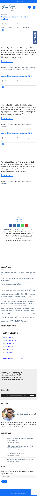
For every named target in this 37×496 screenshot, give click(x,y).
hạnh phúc (16, 303)
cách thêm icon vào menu (28, 299)
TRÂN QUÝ (9, 317)
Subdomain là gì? (30, 310)
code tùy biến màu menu (11, 294)
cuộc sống (22, 294)
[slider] (16, 395)
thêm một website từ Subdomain (25, 314)
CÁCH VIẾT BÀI (22, 296)
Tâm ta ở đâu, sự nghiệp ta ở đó (11, 284)
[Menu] (34, 7)
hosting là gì (31, 301)
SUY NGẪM (7, 313)
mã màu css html (20, 306)
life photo (29, 303)
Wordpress (4, 14)
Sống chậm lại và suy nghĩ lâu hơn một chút (20, 459)
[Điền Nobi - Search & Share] (10, 7)
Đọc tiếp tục (7, 61)
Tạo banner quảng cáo (27, 317)
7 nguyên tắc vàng (5, 290)
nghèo (27, 305)
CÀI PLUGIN (30, 294)
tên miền (14, 317)
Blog (22, 1)
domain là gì (21, 301)
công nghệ (15, 301)
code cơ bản (15, 69)
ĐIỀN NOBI (21, 24)
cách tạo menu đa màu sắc (7, 301)
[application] (18, 395)
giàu (26, 301)
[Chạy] (4, 396)
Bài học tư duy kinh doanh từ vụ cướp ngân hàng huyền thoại (18, 274)
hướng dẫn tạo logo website (7, 303)
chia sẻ (9, 69)
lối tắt (13, 305)
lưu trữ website (8, 305)
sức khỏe (16, 314)
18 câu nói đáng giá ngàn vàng (16, 290)
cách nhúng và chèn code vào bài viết (14, 299)
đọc (27, 321)
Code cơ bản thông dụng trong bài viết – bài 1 (16, 133)
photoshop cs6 (16, 310)
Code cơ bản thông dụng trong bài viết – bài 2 (16, 76)
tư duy (19, 317)
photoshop (8, 310)
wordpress (27, 69)
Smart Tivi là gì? (22, 310)
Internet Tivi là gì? (22, 303)
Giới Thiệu (16, 1)
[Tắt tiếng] (28, 396)
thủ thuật (21, 69)
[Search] (29, 7)
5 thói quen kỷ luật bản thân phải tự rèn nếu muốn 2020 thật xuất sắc (18, 280)
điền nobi (24, 321)
